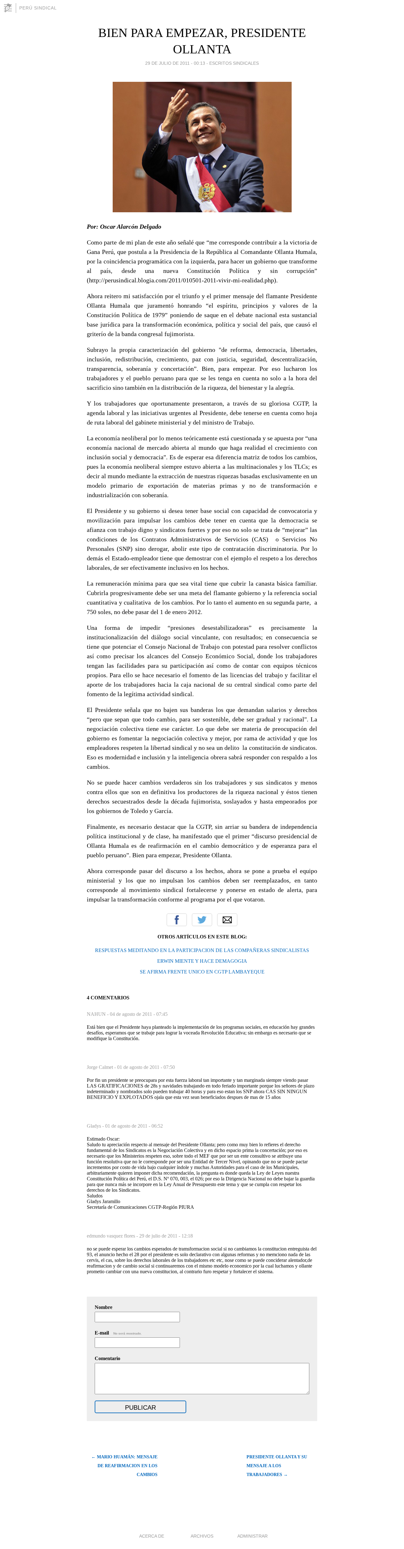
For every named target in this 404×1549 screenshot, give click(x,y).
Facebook (177, 919)
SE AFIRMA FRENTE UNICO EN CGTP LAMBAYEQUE (202, 971)
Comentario (107, 1358)
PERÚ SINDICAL (38, 7)
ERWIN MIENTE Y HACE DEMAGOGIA (202, 961)
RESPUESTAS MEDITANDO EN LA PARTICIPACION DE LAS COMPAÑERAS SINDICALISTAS (202, 950)
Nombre (103, 1307)
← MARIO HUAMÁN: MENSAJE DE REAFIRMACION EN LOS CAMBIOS (124, 1466)
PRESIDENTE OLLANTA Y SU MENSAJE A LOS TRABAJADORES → (277, 1466)
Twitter (202, 919)
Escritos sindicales (234, 63)
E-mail (118, 1332)
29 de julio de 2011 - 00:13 (175, 63)
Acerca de (151, 1536)
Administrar (252, 1536)
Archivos (202, 1536)
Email (227, 919)
